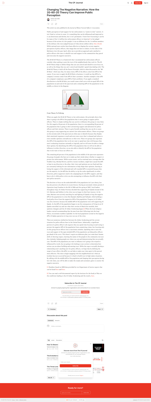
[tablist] (53, 320)
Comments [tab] (50, 320)
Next (99, 309)
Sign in (146, 3)
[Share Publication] (131, 2)
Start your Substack (72, 400)
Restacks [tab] (57, 320)
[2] (84, 209)
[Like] (48, 24)
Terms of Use (83, 369)
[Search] (128, 2)
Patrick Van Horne (55, 18)
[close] (90, 343)
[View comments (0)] (52, 24)
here (57, 269)
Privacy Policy (87, 371)
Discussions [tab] (59, 340)
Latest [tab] (52, 340)
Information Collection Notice (75, 371)
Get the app (82, 400)
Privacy (13, 400)
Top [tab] (49, 340)
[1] (90, 39)
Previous (52, 309)
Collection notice (22, 400)
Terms (17, 400)
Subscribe (138, 3)
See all (50, 377)
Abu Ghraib (98, 44)
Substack (135, 400)
